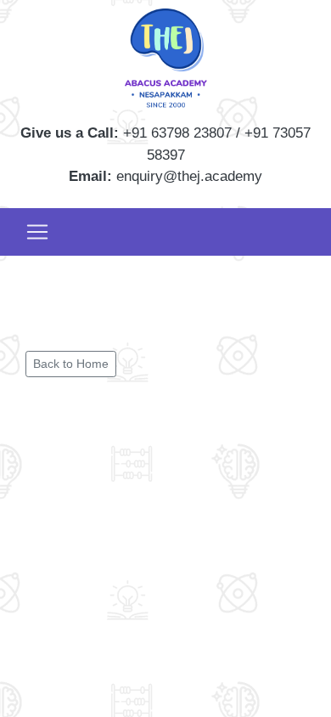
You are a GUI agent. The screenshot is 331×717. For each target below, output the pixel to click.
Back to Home (71, 363)
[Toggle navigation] (37, 232)
